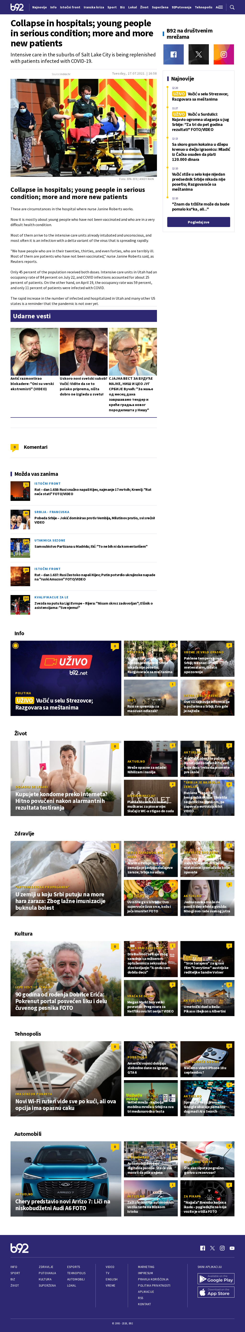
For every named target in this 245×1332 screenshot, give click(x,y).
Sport (15, 1273)
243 (26, 541)
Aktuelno (136, 761)
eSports (73, 1267)
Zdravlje (46, 1267)
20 (26, 570)
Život (15, 1285)
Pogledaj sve (198, 222)
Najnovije (39, 7)
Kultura (45, 1279)
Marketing (146, 1267)
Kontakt (144, 1304)
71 (26, 484)
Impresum (145, 1273)
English (112, 1279)
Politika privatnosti (154, 1285)
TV (107, 1273)
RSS (140, 1298)
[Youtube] (232, 1248)
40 (26, 513)
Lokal (71, 1285)
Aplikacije (146, 1292)
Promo (133, 1096)
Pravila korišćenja (153, 1279)
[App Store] (216, 1292)
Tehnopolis (76, 1273)
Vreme (111, 1285)
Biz (13, 1279)
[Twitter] (199, 54)
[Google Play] (216, 1278)
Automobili (76, 1279)
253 (26, 598)
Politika (23, 693)
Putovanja (47, 1273)
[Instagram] (224, 54)
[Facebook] (173, 54)
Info (14, 1267)
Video (110, 1267)
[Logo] (17, 7)
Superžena (47, 1285)
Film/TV (191, 957)
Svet (131, 700)
